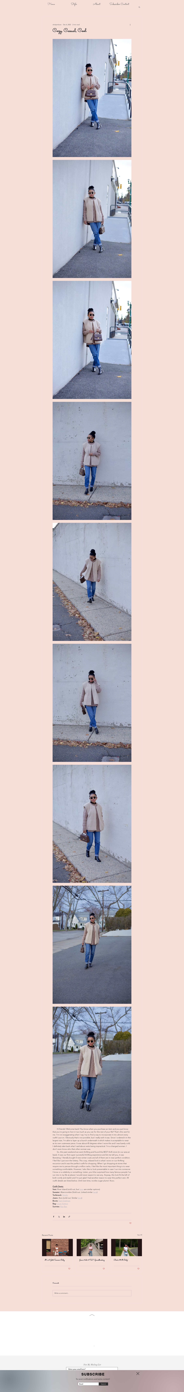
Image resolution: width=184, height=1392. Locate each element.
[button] (137, 1373)
